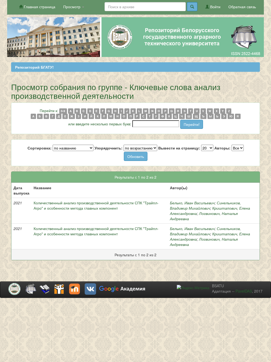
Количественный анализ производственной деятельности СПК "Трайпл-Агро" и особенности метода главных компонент (96, 205)
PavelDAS (244, 291)
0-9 (63, 111)
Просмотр (72, 6)
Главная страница (39, 6)
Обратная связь (242, 6)
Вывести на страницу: (179, 148)
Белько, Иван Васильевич (192, 202)
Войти (214, 6)
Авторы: (222, 148)
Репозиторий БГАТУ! (34, 67)
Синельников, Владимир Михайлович (205, 205)
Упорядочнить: (108, 148)
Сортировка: (40, 148)
